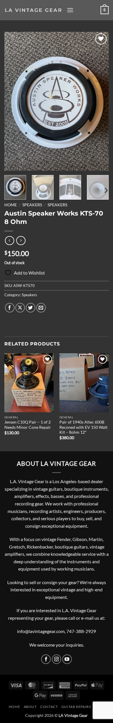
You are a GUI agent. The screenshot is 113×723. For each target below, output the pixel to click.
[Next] (99, 101)
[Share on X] (20, 307)
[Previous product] (20, 240)
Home (10, 205)
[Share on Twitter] (30, 307)
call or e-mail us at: (86, 618)
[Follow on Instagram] (56, 659)
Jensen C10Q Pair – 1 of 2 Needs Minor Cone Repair (27, 425)
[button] (70, 10)
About (30, 706)
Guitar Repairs (76, 706)
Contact (49, 706)
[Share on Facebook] (9, 307)
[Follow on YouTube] (67, 659)
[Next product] (9, 240)
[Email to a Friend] (41, 307)
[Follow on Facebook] (46, 659)
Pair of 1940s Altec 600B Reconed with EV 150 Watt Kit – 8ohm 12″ (83, 427)
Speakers (32, 205)
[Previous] (13, 101)
